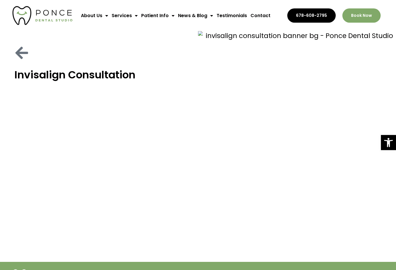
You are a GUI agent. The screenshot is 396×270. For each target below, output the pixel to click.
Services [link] (122, 15)
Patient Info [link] (155, 15)
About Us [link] (91, 15)
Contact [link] (260, 15)
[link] (388, 142)
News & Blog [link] (192, 15)
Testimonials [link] (232, 15)
